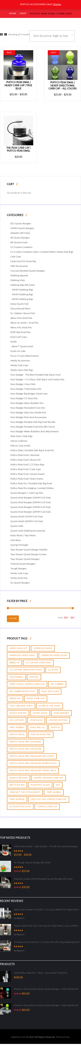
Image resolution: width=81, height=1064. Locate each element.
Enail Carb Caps (18, 334)
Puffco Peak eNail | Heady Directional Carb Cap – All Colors (63, 83)
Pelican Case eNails (20, 443)
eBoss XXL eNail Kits (21, 325)
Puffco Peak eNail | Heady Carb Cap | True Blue (18, 83)
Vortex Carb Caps (19, 571)
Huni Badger (61, 710)
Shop (23, 14)
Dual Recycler (50, 689)
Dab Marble (16, 674)
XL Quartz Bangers (20, 580)
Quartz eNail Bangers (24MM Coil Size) (30, 504)
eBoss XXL (15, 696)
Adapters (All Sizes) (20, 230)
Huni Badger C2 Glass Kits (24, 396)
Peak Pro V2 (37, 725)
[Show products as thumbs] (1, 34)
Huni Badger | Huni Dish (23, 381)
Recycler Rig (17, 782)
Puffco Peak (17, 732)
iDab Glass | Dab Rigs (21, 433)
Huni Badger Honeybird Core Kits (27, 405)
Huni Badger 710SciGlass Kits (25, 386)
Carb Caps (15, 254)
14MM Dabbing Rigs (22, 292)
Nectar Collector (18, 438)
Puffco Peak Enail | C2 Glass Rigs (27, 462)
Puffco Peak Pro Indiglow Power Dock (33, 761)
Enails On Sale (17, 348)
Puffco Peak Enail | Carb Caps (25, 467)
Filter (13, 616)
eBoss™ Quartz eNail (22, 344)
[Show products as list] (5, 34)
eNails (13, 339)
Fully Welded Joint (21, 703)
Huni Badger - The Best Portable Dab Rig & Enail (35, 372)
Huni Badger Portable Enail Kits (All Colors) (32, 424)
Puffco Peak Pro (41, 732)
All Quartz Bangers (20, 235)
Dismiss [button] (57, 4)
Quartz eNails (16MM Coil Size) (26, 514)
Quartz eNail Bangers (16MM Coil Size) (30, 495)
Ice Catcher (17, 717)
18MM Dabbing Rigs (22, 296)
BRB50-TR (14, 660)
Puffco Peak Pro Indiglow (25, 746)
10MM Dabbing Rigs (22, 287)
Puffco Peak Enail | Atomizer (25, 452)
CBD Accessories (19, 263)
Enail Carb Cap (35, 696)
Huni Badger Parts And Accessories (28, 415)
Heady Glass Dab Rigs (21, 367)
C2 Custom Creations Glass (26, 667)
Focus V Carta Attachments (24, 353)
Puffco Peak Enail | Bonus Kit (25, 457)
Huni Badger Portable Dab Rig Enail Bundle (32, 419)
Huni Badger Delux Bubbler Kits (26, 400)
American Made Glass (54, 653)
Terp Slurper (17, 797)
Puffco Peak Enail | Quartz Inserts (27, 471)
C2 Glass (53, 667)
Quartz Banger (19, 775)
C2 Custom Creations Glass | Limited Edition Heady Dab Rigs (41, 249)
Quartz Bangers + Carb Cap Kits (26, 490)
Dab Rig (34, 674)
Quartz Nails (16, 523)
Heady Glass (40, 710)
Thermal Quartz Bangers (22, 561)
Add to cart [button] (18, 127)
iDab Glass (36, 717)
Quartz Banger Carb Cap (48, 775)
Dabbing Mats (17, 277)
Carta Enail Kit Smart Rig (23, 259)
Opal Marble (17, 725)
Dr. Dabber (57, 682)
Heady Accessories (20, 358)
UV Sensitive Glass (20, 804)
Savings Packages (19, 542)
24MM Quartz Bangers (22, 225)
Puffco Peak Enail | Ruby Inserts (26, 476)
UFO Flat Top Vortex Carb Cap (48, 797)
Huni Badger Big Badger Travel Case (28, 391)
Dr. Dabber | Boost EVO (22, 311)
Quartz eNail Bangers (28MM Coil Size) (30, 509)
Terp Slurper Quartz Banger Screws (28, 552)
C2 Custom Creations (21, 244)
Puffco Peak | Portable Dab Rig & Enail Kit (32, 448)
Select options (18, 62)
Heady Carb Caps (19, 363)
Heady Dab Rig (18, 710)
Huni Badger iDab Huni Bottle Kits (28, 410)
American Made (43, 646)
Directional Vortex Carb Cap (27, 682)
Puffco (55, 725)
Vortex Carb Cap (47, 804)
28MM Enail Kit (18, 646)
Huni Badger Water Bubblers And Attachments (34, 429)
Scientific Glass (40, 782)
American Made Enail (22, 653)
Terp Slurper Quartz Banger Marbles (28, 547)
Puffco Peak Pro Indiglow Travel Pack (33, 768)
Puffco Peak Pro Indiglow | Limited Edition (32, 485)
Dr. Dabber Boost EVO (22, 689)
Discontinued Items (20, 306)
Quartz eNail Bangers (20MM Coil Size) (30, 500)
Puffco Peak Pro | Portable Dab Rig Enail (31, 481)
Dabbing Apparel (19, 273)
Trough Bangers (18, 566)
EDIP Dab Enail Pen (20, 329)
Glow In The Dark (49, 703)
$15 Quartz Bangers (20, 221)
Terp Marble (54, 789)
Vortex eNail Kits (19, 575)
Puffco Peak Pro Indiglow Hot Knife (32, 753)
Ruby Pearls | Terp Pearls (23, 533)
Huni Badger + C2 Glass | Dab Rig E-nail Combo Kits (37, 377)
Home (12, 14)
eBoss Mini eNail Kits (21, 315)
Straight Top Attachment (25, 789)
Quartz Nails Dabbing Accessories (27, 528)
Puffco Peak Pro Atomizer (25, 739)
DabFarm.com (18, 1034)
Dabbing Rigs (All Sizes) (22, 282)
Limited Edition (58, 717)
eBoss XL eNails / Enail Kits (24, 320)
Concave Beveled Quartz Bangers (27, 268)
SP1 (58, 782)
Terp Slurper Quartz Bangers (25, 556)
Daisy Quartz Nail (19, 301)
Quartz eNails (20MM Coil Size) (26, 519)
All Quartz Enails (19, 240)
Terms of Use (62, 1034)
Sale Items (15, 537)
